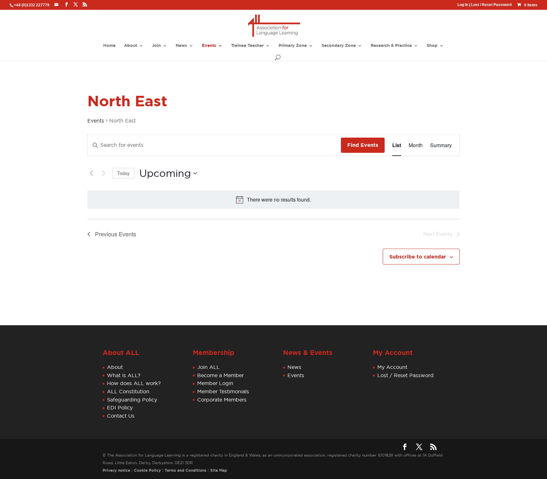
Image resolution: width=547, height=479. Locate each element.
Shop (432, 45)
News (181, 45)
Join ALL (208, 367)
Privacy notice (116, 470)
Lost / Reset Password (491, 5)
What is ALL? (124, 375)
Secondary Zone (339, 45)
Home (109, 45)
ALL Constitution (128, 391)
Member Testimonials (223, 391)
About (130, 45)
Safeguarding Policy (132, 399)
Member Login (215, 383)
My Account (392, 367)
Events (209, 45)
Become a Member (220, 375)
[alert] (279, 200)
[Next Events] (103, 173)
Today (123, 173)
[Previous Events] (91, 173)
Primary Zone (293, 45)
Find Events (362, 145)
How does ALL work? (134, 383)
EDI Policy (120, 407)
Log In (462, 5)
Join (156, 45)
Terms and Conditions (185, 470)
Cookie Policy (147, 470)
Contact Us (121, 416)
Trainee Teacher (247, 45)
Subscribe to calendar (417, 256)
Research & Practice (391, 45)
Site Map (218, 470)
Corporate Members (222, 399)
